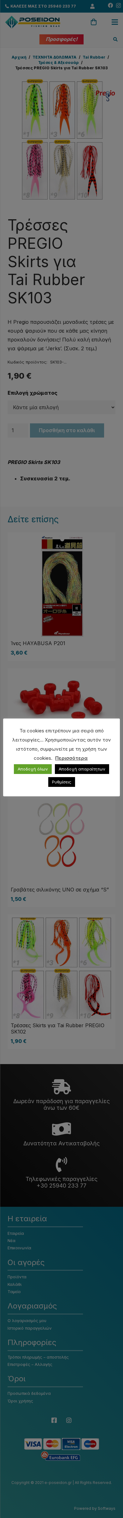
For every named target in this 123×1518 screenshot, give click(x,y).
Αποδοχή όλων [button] (33, 768)
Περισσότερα (71, 758)
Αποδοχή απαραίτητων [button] (82, 768)
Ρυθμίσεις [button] (61, 781)
